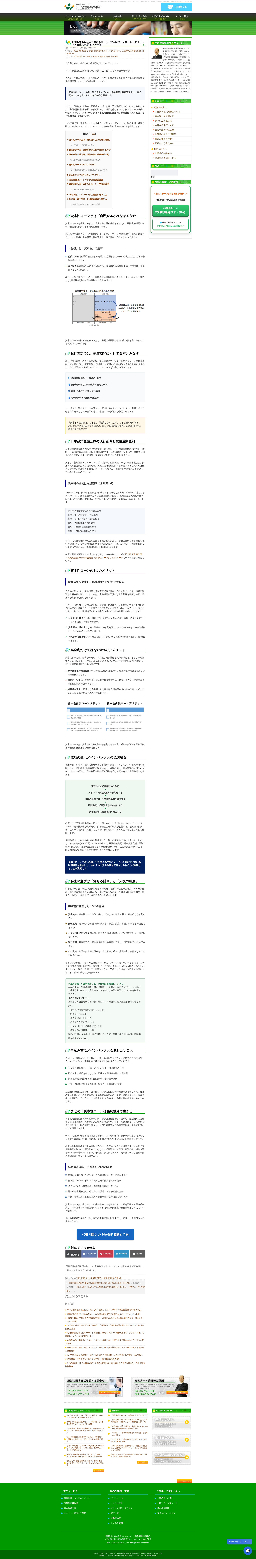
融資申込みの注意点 (131, 51)
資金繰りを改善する (81, 51)
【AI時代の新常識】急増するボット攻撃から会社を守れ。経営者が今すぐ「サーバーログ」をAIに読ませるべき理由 (129, 1448)
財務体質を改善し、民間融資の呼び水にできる (88, 170)
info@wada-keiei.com (139, 1543)
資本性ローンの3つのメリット (81, 164)
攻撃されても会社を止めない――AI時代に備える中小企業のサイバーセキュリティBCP (103, 1314)
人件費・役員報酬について (168, 111)
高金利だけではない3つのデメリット (84, 175)
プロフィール (115, 1498)
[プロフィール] (96, 17)
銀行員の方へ (160, 149)
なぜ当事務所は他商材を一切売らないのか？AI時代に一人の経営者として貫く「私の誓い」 (105, 1355)
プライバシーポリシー (166, 1513)
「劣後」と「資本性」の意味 (82, 145)
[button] (247, 1550)
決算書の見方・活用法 (165, 134)
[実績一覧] (117, 17)
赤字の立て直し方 (163, 121)
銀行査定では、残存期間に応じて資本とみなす (89, 149)
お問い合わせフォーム (166, 1503)
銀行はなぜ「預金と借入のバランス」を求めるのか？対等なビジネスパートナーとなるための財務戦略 (85, 1463)
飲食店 (89, 57)
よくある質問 (115, 1523)
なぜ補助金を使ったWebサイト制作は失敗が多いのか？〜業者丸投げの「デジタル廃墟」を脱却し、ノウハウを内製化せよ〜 (85, 1448)
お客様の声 (114, 1518)
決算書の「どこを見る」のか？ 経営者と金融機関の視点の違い (93, 1359)
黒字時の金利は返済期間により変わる (85, 160)
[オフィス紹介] (181, 17)
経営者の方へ (160, 107)
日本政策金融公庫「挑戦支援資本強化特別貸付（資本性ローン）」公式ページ (103, 556)
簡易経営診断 (162, 1508)
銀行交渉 (107, 57)
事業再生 (96, 57)
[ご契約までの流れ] (160, 17)
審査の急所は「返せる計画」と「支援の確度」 (89, 183)
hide (93, 133)
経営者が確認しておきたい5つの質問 (85, 204)
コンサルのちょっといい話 (113, 51)
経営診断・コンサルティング (75, 1498)
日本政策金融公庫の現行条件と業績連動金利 (88, 154)
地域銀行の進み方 (163, 153)
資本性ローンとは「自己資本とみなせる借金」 (89, 139)
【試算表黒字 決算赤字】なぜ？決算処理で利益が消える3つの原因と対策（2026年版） (100, 1283)
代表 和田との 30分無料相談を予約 (105, 1234)
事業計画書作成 (69, 1503)
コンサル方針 (115, 1503)
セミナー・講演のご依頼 (73, 1513)
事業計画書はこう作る (165, 158)
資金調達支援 (68, 1508)
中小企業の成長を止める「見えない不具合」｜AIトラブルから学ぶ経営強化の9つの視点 (104, 1310)
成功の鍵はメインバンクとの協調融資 (85, 179)
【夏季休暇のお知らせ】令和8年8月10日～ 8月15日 (129, 1415)
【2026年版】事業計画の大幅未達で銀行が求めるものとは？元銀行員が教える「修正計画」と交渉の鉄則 (85, 1430)
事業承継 (114, 57)
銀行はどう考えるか (164, 143)
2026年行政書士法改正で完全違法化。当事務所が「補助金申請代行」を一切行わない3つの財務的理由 (85, 1439)
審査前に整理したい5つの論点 (82, 189)
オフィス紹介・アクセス (120, 1508)
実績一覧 (113, 1513)
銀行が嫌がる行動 (163, 139)
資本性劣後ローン (80, 57)
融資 (101, 57)
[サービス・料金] (138, 17)
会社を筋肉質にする (96, 51)
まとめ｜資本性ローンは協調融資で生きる (87, 198)
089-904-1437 (118, 1543)
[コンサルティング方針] (74, 17)
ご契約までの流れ (164, 1498)
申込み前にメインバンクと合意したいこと (87, 194)
